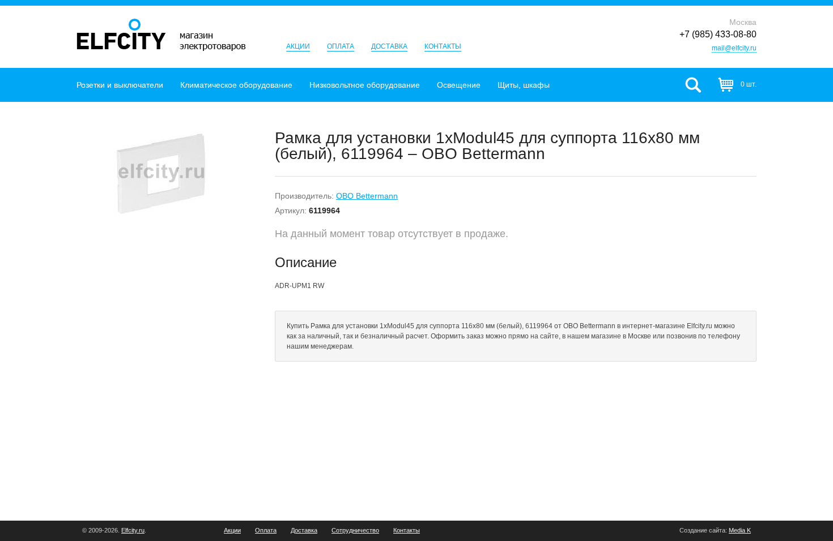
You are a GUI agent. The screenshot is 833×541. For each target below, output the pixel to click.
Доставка (389, 46)
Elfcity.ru (132, 530)
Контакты (442, 46)
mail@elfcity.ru (734, 48)
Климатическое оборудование (236, 84)
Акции (298, 46)
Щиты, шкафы (524, 84)
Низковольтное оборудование (364, 84)
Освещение (459, 84)
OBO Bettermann (367, 195)
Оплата (340, 46)
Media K (740, 530)
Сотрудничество (355, 530)
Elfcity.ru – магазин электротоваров (161, 35)
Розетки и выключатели (119, 84)
